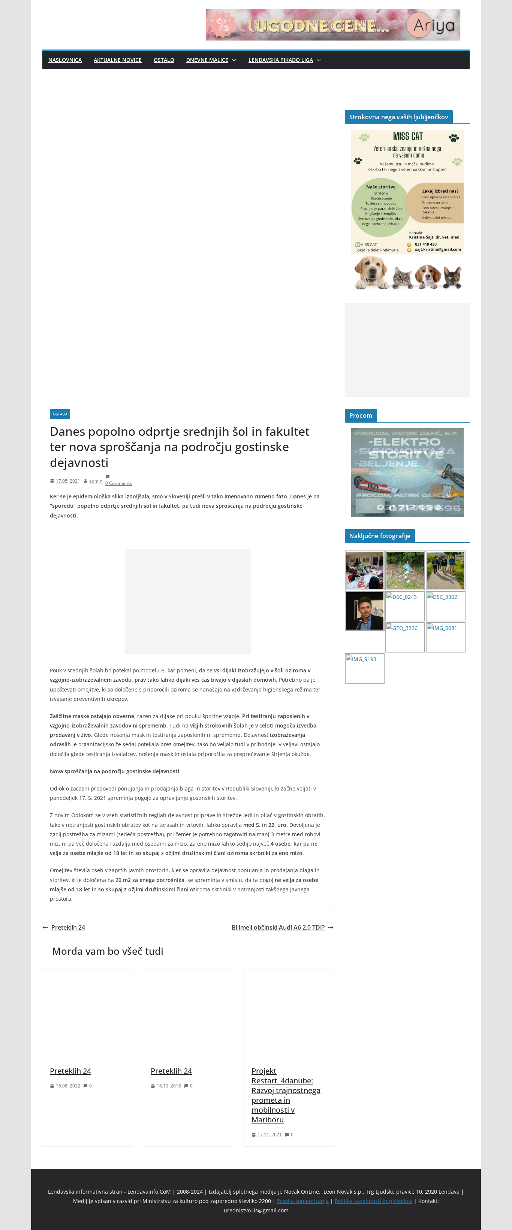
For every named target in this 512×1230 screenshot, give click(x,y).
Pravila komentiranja (303, 1200)
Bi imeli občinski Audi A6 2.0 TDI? (278, 927)
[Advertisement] (188, 601)
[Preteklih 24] (87, 974)
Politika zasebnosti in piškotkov (373, 1200)
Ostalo (164, 59)
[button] (232, 60)
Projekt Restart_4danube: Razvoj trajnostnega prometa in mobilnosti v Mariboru (286, 1095)
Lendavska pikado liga (281, 59)
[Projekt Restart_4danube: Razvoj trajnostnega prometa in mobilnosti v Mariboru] (289, 974)
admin (95, 481)
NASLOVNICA (65, 59)
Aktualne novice (118, 59)
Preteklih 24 (68, 927)
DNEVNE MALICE (207, 59)
